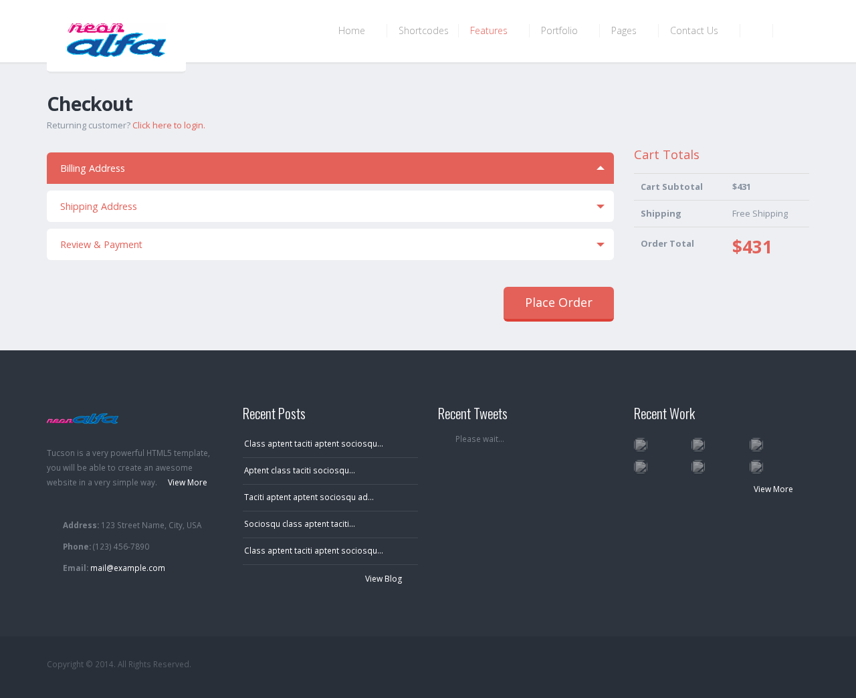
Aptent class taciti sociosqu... (299, 470)
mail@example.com (127, 567)
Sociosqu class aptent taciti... (299, 523)
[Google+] (772, 665)
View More (774, 489)
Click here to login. (168, 125)
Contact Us (695, 30)
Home (353, 30)
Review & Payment (101, 244)
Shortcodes (424, 30)
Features (490, 30)
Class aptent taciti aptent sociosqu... (313, 443)
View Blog (384, 578)
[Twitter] (721, 665)
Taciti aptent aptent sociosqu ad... (309, 496)
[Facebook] (746, 665)
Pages (625, 30)
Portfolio (560, 30)
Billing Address (92, 168)
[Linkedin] (797, 665)
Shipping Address (98, 206)
